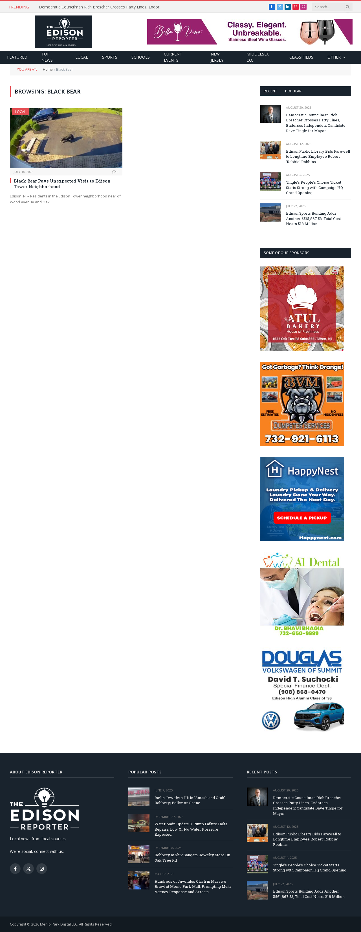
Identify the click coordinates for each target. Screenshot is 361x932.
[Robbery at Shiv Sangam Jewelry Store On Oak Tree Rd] (138, 854)
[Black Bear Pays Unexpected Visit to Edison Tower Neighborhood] (66, 138)
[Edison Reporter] (63, 32)
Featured (17, 57)
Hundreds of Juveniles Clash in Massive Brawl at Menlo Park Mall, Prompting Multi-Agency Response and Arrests (193, 886)
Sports (109, 57)
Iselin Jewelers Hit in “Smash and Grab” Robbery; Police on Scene (190, 800)
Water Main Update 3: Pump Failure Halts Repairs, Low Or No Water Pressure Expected (191, 829)
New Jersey (217, 57)
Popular (293, 91)
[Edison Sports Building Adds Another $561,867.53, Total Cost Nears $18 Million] (270, 212)
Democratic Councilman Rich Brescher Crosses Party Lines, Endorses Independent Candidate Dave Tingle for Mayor (315, 122)
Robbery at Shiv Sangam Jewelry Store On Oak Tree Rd (192, 857)
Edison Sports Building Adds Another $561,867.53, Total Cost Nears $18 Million (313, 218)
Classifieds (301, 57)
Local (81, 57)
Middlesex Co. (257, 57)
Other (334, 57)
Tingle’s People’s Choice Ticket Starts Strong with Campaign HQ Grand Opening (314, 187)
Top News (47, 57)
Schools (140, 57)
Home (48, 69)
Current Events (173, 57)
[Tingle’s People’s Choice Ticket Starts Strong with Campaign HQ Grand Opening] (270, 181)
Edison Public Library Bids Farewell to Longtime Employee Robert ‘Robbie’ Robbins (102, 7)
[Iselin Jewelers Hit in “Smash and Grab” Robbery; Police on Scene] (138, 797)
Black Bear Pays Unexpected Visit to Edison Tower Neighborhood (62, 183)
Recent (270, 91)
